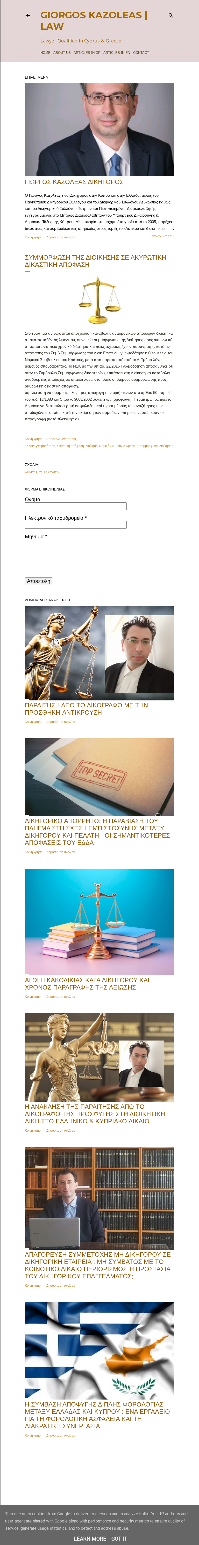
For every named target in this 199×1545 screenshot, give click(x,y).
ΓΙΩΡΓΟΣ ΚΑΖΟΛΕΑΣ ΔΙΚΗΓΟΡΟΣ (74, 181)
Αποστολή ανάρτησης (61, 439)
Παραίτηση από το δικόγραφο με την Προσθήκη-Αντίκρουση (86, 709)
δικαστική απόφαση (70, 446)
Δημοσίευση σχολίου (60, 237)
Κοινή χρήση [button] (33, 237)
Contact (141, 53)
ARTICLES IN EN (116, 53)
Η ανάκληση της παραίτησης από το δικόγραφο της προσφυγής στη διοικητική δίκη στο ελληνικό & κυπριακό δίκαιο (95, 1114)
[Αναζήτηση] (171, 14)
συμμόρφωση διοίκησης (156, 446)
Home (45, 53)
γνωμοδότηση (45, 446)
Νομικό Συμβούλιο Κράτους (118, 446)
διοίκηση (92, 446)
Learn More (90, 1539)
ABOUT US (62, 53)
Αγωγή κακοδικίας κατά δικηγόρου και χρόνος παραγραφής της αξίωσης (87, 984)
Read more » (163, 236)
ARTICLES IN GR (87, 53)
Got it (119, 1539)
